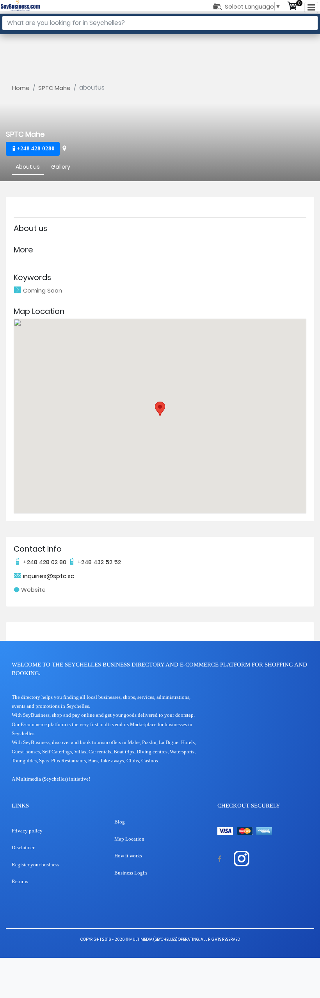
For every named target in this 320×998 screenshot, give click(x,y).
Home (21, 88)
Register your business (35, 865)
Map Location (129, 839)
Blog (119, 822)
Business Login (130, 873)
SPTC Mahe (54, 88)
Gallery (60, 167)
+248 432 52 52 (98, 562)
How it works (128, 856)
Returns (20, 881)
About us (28, 167)
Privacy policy (27, 831)
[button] (160, 408)
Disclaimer (23, 847)
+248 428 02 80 (44, 562)
